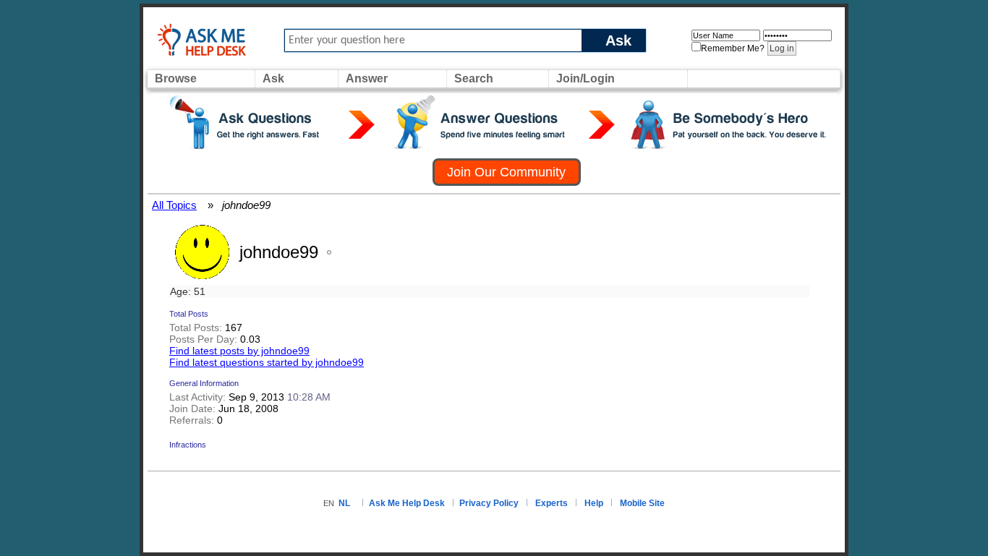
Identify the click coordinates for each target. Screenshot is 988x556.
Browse (176, 78)
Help (593, 503)
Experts (551, 503)
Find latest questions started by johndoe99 (266, 362)
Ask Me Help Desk (407, 503)
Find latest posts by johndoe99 (239, 350)
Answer (367, 78)
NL (344, 503)
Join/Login (585, 78)
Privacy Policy (489, 503)
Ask (618, 40)
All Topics (174, 205)
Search (473, 78)
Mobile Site (642, 503)
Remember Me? (733, 48)
